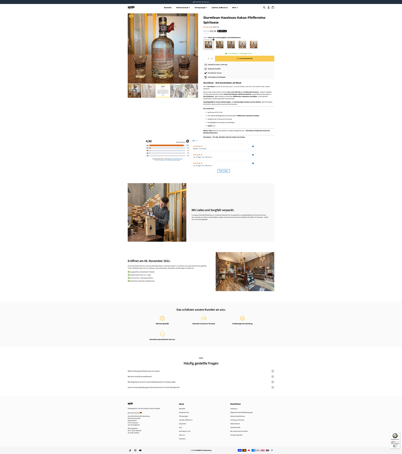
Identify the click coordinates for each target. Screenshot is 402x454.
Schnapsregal (183, 416)
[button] (196, 48)
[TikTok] (130, 450)
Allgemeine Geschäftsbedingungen (241, 412)
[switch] (395, 446)
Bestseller (168, 7)
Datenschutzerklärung (237, 416)
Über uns (182, 435)
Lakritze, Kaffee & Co (220, 7)
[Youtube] (140, 450)
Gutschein (182, 439)
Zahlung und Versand (237, 420)
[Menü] (398, 433)
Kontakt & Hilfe (235, 427)
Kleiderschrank (184, 412)
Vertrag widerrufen (236, 435)
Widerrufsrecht (235, 424)
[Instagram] (135, 450)
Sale (180, 427)
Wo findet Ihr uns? (185, 431)
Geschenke (182, 424)
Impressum (233, 409)
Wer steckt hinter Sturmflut (239, 431)
